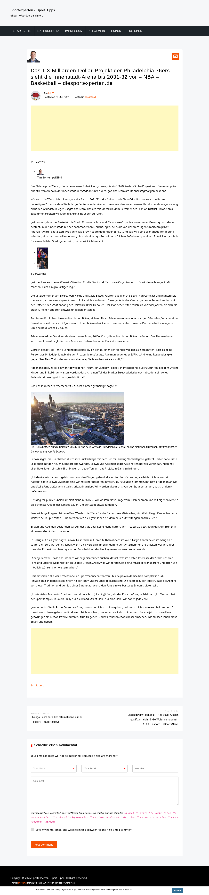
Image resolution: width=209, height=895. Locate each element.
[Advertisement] (104, 128)
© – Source (37, 685)
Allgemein (97, 31)
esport (117, 31)
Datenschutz (48, 31)
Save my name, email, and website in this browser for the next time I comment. (84, 830)
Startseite (22, 31)
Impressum (74, 31)
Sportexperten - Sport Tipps (32, 10)
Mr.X (51, 93)
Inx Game (22, 883)
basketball (90, 97)
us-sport (136, 31)
